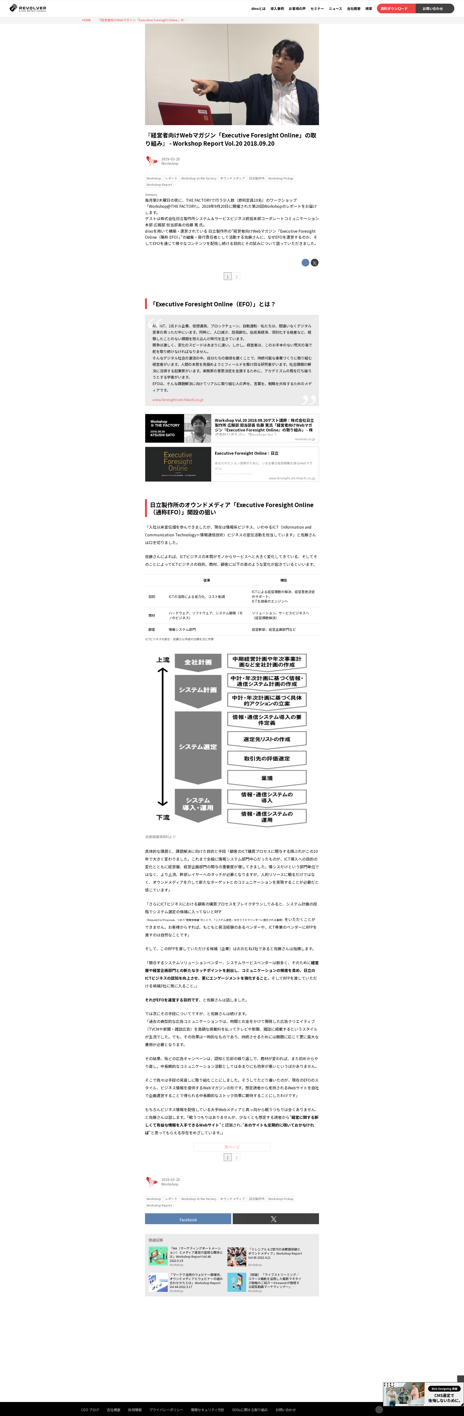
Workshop (169, 163)
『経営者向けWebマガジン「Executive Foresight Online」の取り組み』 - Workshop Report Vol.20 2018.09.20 (230, 139)
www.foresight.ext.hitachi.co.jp (177, 399)
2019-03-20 (170, 158)
